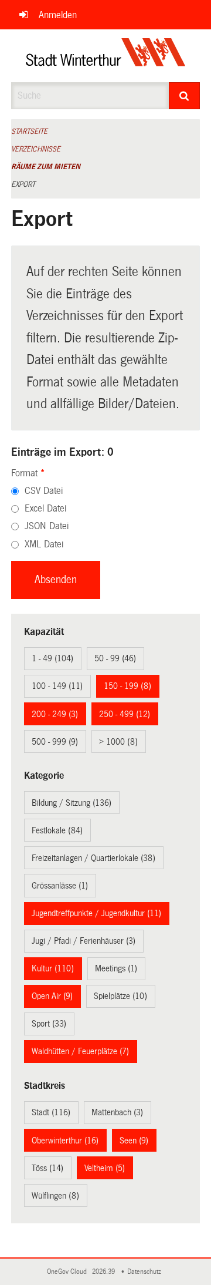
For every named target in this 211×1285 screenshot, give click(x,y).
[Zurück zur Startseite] (106, 55)
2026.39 (104, 1272)
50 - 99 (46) (115, 658)
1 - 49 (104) (52, 658)
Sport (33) (49, 1023)
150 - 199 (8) (127, 686)
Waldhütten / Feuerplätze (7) (80, 1051)
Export (23, 184)
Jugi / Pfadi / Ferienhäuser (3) (83, 941)
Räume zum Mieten (45, 167)
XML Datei (44, 544)
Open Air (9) (52, 996)
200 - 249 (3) (55, 714)
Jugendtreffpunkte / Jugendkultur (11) (96, 913)
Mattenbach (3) (117, 1112)
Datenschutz (146, 1272)
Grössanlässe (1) (60, 885)
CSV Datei (44, 491)
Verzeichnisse (35, 149)
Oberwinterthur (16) (65, 1140)
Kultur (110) (53, 968)
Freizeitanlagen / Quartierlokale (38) (93, 858)
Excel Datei (45, 508)
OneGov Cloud (68, 1272)
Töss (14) (47, 1168)
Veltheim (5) (104, 1168)
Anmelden (58, 15)
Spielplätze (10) (120, 996)
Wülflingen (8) (55, 1195)
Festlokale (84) (57, 830)
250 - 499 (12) (124, 714)
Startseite (29, 131)
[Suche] (184, 95)
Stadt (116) (51, 1112)
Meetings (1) (116, 968)
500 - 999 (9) (55, 741)
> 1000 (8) (118, 741)
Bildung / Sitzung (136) (71, 803)
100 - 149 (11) (57, 686)
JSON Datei (47, 526)
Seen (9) (134, 1140)
